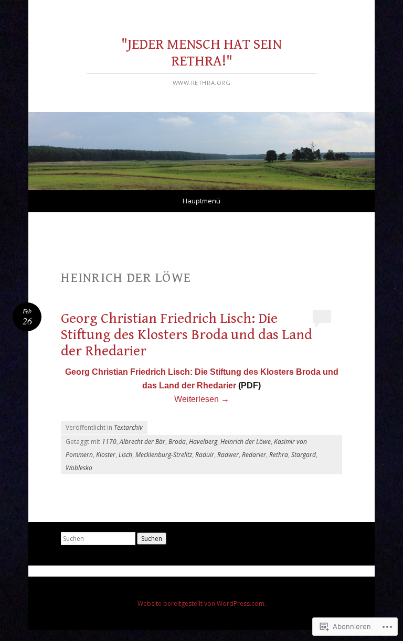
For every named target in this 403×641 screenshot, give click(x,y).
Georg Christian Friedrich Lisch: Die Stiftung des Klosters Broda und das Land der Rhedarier (186, 335)
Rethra (278, 454)
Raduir (204, 454)
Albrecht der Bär (142, 441)
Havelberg (203, 441)
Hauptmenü (201, 200)
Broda (177, 441)
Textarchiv (128, 427)
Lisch (125, 454)
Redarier (254, 454)
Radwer (228, 454)
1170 (109, 441)
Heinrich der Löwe (245, 441)
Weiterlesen (201, 399)
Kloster (105, 454)
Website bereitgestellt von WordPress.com (200, 603)
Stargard (303, 454)
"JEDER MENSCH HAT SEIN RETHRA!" (201, 52)
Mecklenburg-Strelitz (163, 454)
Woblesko (79, 467)
